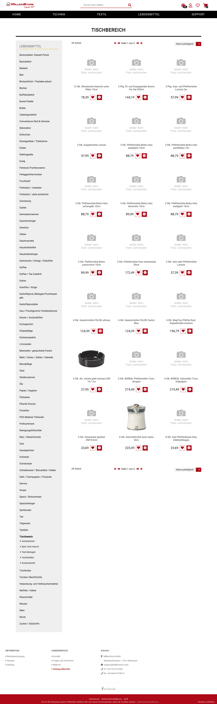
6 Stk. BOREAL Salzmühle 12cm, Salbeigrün (181, 380)
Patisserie (24, 397)
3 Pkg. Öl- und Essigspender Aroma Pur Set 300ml (136, 88)
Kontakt (56, 656)
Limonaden (25, 344)
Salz (21, 443)
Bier (21, 74)
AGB (126, 699)
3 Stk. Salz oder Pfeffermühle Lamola (181, 263)
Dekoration (25, 128)
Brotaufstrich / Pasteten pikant (35, 81)
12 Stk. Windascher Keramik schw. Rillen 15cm (91, 88)
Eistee (22, 147)
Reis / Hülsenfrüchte (30, 437)
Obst (21, 370)
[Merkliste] (197, 6)
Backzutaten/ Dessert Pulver (34, 55)
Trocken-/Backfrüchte (30, 577)
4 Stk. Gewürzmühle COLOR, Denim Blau (136, 322)
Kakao (22, 280)
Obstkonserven (27, 377)
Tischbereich (26, 536)
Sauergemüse (26, 450)
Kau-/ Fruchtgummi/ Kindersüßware (38, 311)
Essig (22, 161)
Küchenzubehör (27, 337)
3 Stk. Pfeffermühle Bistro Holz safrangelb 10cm (91, 205)
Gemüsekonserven (29, 214)
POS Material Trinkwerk (31, 417)
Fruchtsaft (24, 181)
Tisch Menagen (29, 552)
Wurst (22, 617)
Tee (21, 516)
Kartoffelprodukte (28, 304)
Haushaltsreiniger (28, 254)
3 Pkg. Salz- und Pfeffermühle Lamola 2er (181, 88)
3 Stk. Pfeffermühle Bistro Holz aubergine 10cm (136, 146)
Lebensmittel (149, 14)
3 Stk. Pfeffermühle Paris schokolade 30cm (136, 263)
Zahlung (10, 665)
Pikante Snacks (27, 403)
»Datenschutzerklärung (147, 702)
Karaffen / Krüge (28, 287)
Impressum (94, 699)
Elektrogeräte (26, 154)
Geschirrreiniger (27, 221)
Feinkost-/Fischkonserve (32, 167)
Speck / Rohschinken (30, 496)
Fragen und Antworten (63, 660)
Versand (10, 660)
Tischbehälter (28, 557)
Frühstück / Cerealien (30, 187)
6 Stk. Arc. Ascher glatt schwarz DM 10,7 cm (91, 380)
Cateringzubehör (28, 114)
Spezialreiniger (27, 503)
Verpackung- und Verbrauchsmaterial (38, 583)
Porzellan (24, 410)
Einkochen (24, 134)
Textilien (23, 530)
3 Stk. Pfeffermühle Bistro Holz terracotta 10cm (136, 205)
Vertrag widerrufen (61, 669)
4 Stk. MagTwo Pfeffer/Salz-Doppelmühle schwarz (181, 322)
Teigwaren (24, 523)
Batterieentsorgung (15, 656)
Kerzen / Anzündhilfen (31, 317)
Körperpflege (26, 330)
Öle (21, 384)
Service (23, 483)
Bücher (23, 88)
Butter (22, 108)
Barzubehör (25, 61)
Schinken (24, 457)
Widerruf (56, 665)
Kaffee (22, 267)
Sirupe (22, 490)
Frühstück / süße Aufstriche (33, 194)
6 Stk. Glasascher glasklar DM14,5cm (91, 438)
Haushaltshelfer (27, 247)
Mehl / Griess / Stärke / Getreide (36, 357)
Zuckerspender (28, 563)
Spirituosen (25, 510)
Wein (22, 610)
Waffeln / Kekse (27, 590)
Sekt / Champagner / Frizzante (35, 476)
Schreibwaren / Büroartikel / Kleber (37, 470)
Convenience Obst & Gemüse (34, 121)
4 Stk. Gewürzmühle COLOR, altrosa (91, 320)
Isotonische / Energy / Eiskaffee (36, 260)
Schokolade (25, 463)
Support (198, 14)
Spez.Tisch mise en (30, 546)
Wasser (23, 603)
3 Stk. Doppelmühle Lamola (91, 145)
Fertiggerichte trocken (30, 174)
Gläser (22, 234)
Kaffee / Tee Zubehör (30, 274)
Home (16, 14)
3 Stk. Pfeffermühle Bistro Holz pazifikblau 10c (181, 146)
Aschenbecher (28, 541)
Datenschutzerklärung (111, 699)
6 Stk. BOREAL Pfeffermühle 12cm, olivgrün (136, 380)
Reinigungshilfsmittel (30, 430)
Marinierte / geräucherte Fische (35, 350)
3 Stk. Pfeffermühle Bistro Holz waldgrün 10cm (181, 205)
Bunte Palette (26, 101)
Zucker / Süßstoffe (29, 623)
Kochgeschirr (26, 324)
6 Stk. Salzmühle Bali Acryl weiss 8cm (136, 438)
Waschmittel (25, 597)
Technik (59, 14)
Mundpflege (25, 364)
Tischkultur (25, 570)
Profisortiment (26, 423)
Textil (102, 14)
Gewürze (23, 227)
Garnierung (25, 201)
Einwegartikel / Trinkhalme (33, 141)
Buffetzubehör (26, 94)
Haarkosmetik (26, 240)
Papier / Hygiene (28, 390)
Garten (22, 207)
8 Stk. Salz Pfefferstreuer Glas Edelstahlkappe (181, 438)
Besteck (23, 68)
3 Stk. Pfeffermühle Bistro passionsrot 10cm (91, 263)
